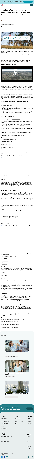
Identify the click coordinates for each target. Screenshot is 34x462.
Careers (28, 438)
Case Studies (30, 423)
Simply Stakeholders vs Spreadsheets (6, 436)
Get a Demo (29, 408)
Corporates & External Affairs (19, 421)
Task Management (3, 428)
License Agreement (30, 444)
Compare (3, 434)
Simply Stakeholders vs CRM (5, 438)
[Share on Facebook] (1, 26)
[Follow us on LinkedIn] (28, 457)
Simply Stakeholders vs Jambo (5, 443)
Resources (30, 416)
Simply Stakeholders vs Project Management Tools (8, 444)
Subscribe (28, 443)
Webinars (29, 421)
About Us (28, 436)
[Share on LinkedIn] (4, 26)
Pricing (28, 441)
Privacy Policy (29, 446)
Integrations (2, 426)
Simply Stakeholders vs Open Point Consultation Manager (9, 439)
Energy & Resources (17, 418)
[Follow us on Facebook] (32, 457)
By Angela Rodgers (5, 20)
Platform (3, 416)
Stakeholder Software (10, 376)
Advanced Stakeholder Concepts (7, 24)
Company (29, 434)
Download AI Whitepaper (28, 1)
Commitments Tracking (4, 423)
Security (2, 431)
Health (15, 423)
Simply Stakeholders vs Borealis (5, 441)
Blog (29, 418)
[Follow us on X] (30, 457)
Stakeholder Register (4, 418)
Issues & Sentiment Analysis (5, 421)
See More (29, 336)
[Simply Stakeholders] (7, 5)
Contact (28, 439)
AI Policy (28, 448)
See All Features (3, 433)
